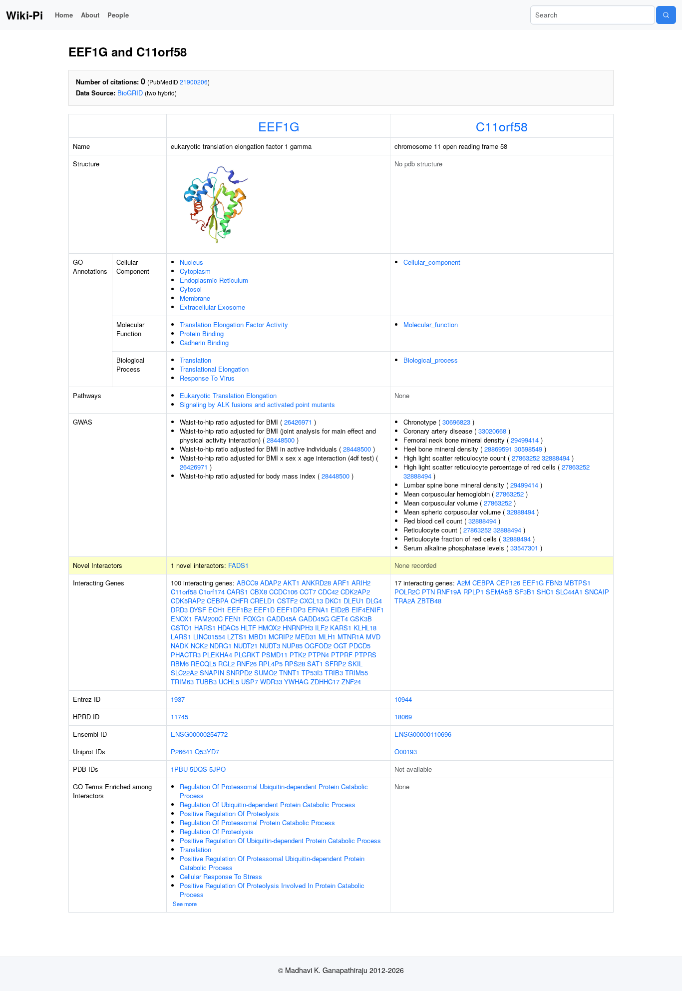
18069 (403, 716)
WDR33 (271, 681)
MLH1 (327, 636)
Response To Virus (207, 378)
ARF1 (341, 582)
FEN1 (233, 618)
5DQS (198, 769)
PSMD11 (275, 654)
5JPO (217, 769)
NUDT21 (246, 645)
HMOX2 (269, 627)
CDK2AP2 (355, 591)
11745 (179, 716)
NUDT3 (270, 645)
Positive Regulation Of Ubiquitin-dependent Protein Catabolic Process (280, 840)
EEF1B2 (239, 609)
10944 (403, 699)
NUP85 (292, 645)
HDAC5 (228, 627)
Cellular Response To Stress (221, 876)
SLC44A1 (569, 591)
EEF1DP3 (291, 609)
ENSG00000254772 (199, 734)
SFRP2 (335, 663)
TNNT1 (289, 672)
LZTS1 (237, 636)
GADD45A (282, 618)
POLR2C (407, 591)
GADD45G (314, 618)
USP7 (249, 681)
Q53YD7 (207, 751)
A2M (463, 582)
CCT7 (308, 591)
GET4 (339, 618)
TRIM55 (356, 672)
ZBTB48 (429, 600)
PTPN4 (318, 654)
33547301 (524, 547)
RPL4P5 (271, 663)
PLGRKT (247, 654)
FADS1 (238, 565)
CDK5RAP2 (188, 600)
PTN (428, 591)
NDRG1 (221, 645)
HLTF (248, 627)
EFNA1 (318, 609)
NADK (180, 645)
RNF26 (247, 663)
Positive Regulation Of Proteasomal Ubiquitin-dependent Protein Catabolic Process (272, 863)
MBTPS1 (577, 582)
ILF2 (321, 627)
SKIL (355, 663)
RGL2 (226, 663)
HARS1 (205, 627)
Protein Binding (202, 333)
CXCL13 (311, 600)
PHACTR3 (186, 654)
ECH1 (216, 609)
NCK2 (199, 645)
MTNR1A (351, 636)
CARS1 (237, 591)
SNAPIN (212, 672)
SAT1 (315, 663)
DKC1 (333, 600)
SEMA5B (499, 591)
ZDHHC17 (325, 681)
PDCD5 (359, 645)
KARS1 (340, 627)
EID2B (340, 609)
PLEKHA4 (217, 654)
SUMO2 (265, 672)
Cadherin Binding (204, 342)
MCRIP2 (281, 636)
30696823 (456, 422)
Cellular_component (431, 262)
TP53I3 (312, 672)
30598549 (528, 449)
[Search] (666, 15)
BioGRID (130, 92)
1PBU (179, 769)
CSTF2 (287, 600)
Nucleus (191, 262)
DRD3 (179, 609)
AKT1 (291, 582)
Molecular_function (430, 324)
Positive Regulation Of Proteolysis (229, 813)
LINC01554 (209, 636)
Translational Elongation (214, 369)
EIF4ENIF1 (367, 609)
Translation (195, 360)
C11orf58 (502, 126)
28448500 (281, 440)
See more (185, 904)
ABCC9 (247, 582)
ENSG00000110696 (422, 734)
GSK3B (361, 618)
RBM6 (180, 663)
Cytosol (191, 289)
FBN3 (554, 582)
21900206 (194, 81)
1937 (178, 699)
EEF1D (264, 609)
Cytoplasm (195, 271)
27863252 (526, 458)
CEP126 (508, 582)
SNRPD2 (239, 672)
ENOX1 (181, 618)
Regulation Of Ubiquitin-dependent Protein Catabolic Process (267, 804)
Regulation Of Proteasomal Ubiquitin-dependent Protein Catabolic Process (274, 791)
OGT (340, 645)
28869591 (498, 449)
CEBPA (218, 600)
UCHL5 (229, 681)
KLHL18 (364, 627)
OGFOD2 (318, 645)
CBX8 (258, 591)
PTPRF (341, 654)
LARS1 (181, 636)
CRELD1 (262, 600)
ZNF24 (351, 681)
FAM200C (208, 618)
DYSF (198, 609)
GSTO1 (181, 627)
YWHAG (296, 681)
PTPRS (365, 654)
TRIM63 (182, 681)
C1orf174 (212, 591)
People (118, 14)
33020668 (492, 431)
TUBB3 (206, 681)
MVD (373, 636)
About (90, 14)
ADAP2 (270, 582)
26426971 (298, 422)
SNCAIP (597, 591)
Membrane (195, 298)
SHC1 (545, 591)
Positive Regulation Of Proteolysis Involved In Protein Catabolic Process (272, 890)
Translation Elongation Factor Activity (234, 324)
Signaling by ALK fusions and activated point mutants (257, 404)
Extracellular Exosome (212, 307)
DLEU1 (353, 600)
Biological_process (430, 360)
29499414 (525, 440)
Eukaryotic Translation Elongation (228, 395)
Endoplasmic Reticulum (214, 280)
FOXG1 (254, 618)
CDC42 (328, 591)
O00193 (405, 751)
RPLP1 (473, 591)
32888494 (556, 458)
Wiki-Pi (24, 15)
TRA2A (404, 600)
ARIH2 (360, 582)
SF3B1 (525, 591)
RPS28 (295, 663)
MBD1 (258, 636)
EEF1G (278, 126)
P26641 (182, 751)
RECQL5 (203, 663)
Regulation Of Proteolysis (217, 831)
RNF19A (449, 591)
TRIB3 (334, 672)
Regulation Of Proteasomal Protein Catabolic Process (257, 822)
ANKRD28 (316, 582)
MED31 (306, 636)
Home (64, 14)
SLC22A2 (184, 672)
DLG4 (374, 600)
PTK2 (298, 654)
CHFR (239, 600)
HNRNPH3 (298, 627)
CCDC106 (283, 591)
